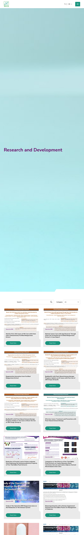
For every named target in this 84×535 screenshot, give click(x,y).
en (69, 4)
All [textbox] (65, 302)
